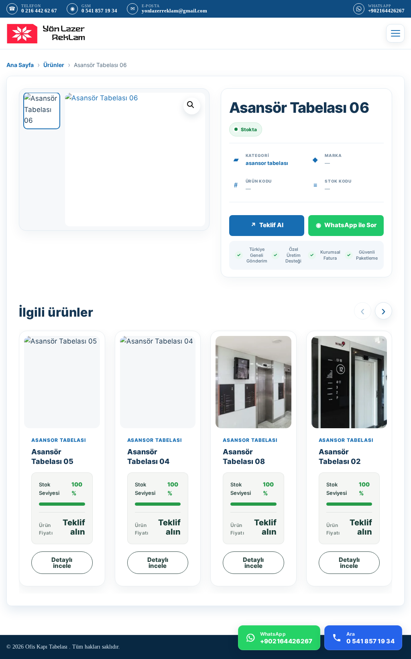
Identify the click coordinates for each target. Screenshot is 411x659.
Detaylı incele (61, 563)
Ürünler (53, 64)
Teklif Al (266, 225)
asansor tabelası (267, 163)
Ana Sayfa (20, 64)
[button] (191, 106)
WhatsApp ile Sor (346, 225)
